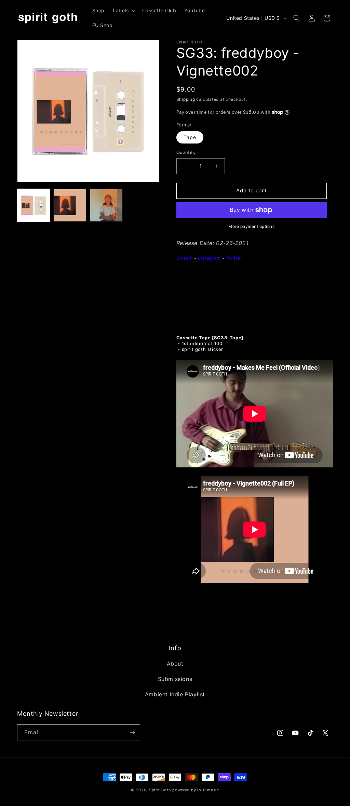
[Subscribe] (132, 732)
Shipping (185, 99)
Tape (190, 137)
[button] (123, 10)
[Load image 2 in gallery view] (69, 205)
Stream (184, 258)
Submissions (175, 678)
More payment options (251, 226)
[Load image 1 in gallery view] (33, 205)
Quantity (186, 152)
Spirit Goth (160, 790)
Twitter (234, 258)
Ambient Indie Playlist (175, 694)
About (175, 663)
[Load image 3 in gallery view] (106, 205)
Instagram (209, 258)
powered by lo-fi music (195, 790)
